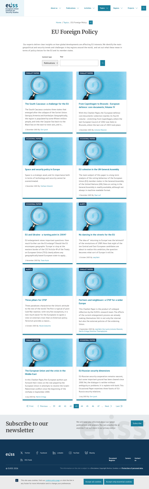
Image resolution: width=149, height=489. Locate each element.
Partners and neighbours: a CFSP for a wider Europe (101, 301)
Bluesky (92, 453)
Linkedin (60, 453)
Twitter (27, 453)
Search (143, 8)
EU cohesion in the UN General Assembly (99, 169)
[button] (91, 22)
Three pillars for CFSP (36, 299)
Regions (116, 8)
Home (58, 22)
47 (99, 406)
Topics (102, 8)
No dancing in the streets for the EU (97, 234)
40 (60, 406)
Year (61, 57)
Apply (102, 63)
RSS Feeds (28, 460)
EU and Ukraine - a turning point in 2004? (45, 234)
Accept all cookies (93, 481)
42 (71, 406)
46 (93, 406)
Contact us (137, 459)
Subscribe (137, 423)
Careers (128, 458)
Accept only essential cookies (119, 481)
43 (77, 406)
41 (66, 406)
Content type (47, 57)
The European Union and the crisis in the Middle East (45, 372)
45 (88, 406)
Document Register (113, 459)
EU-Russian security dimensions (94, 370)
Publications (71, 8)
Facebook (43, 453)
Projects (131, 8)
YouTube (76, 453)
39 (55, 406)
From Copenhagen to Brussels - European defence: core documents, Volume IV (99, 105)
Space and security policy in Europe (42, 169)
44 (82, 406)
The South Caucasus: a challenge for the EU (47, 103)
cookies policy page (53, 480)
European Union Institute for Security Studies (12, 8)
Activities (87, 8)
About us (54, 8)
